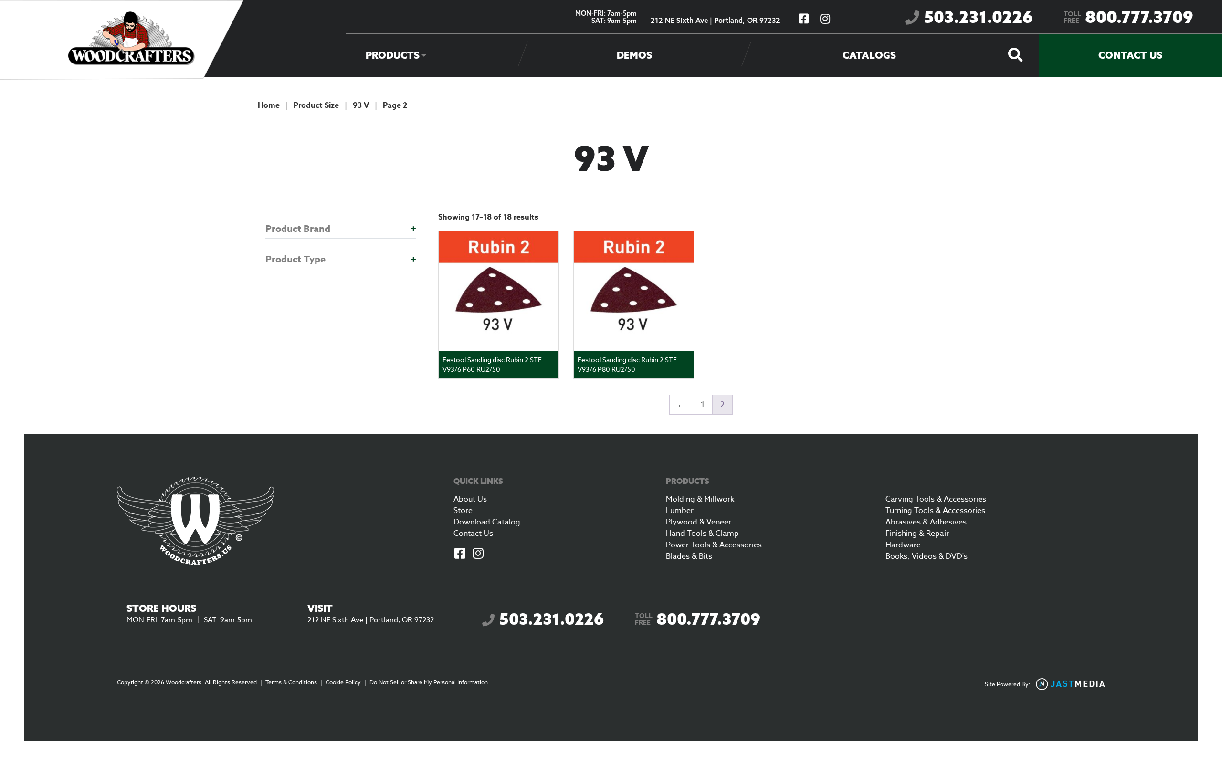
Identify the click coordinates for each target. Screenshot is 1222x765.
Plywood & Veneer (698, 522)
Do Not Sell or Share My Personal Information (428, 682)
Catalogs (869, 55)
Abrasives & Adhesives (926, 522)
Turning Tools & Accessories (935, 510)
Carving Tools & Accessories (935, 499)
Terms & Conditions (291, 682)
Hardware (903, 545)
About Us (470, 499)
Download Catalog (486, 522)
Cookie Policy (343, 682)
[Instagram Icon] (478, 554)
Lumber (680, 510)
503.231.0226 (978, 17)
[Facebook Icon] (459, 554)
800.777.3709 (1128, 17)
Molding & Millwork (700, 499)
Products (393, 55)
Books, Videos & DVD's (926, 556)
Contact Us (1130, 55)
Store (463, 510)
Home (269, 105)
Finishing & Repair (917, 533)
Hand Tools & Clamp (702, 533)
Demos (634, 55)
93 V (361, 105)
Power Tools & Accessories (714, 545)
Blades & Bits (689, 556)
